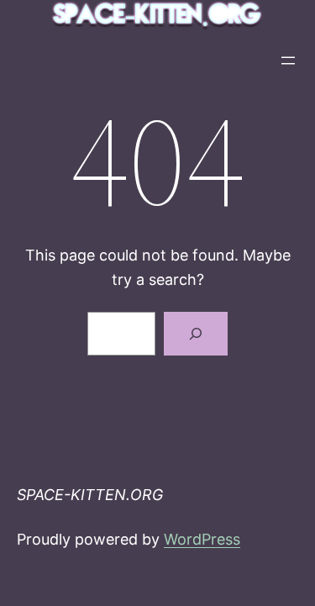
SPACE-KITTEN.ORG (90, 494)
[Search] (196, 334)
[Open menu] (288, 60)
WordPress (202, 539)
